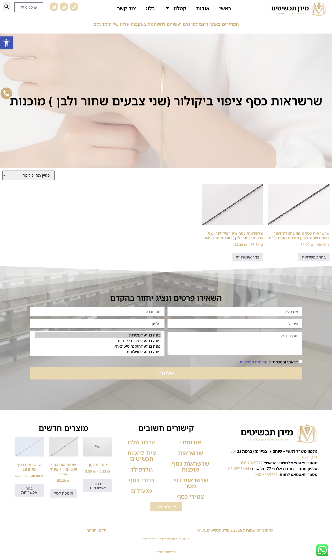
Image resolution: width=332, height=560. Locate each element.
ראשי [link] (225, 8)
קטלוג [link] (179, 8)
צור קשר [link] (126, 8)
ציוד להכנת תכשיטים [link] (141, 456)
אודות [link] (203, 8)
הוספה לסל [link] (63, 493)
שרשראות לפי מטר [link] (190, 483)
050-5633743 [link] (266, 474)
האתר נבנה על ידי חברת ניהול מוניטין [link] (166, 539)
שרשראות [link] (190, 453)
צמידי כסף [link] (190, 496)
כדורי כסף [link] (141, 480)
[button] (7, 6)
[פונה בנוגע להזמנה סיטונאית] (98, 346)
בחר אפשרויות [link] (314, 257)
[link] (6, 42)
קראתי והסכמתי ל (269, 362)
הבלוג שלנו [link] (142, 442)
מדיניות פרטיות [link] (166, 552)
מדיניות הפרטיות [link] (254, 362)
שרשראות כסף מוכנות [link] (190, 466)
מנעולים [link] (141, 491)
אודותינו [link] (190, 442)
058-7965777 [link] (251, 462)
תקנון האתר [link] (96, 530)
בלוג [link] (150, 8)
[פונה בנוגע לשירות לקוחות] (98, 341)
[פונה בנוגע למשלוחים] (98, 352)
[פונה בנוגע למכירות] (98, 335)
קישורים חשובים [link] (166, 428)
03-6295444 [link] (238, 468)
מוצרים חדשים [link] (63, 428)
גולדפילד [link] (142, 469)
